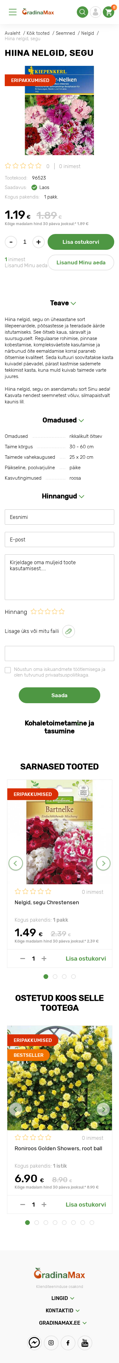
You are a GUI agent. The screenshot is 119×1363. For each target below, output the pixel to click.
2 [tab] (55, 976)
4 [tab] (73, 976)
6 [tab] (73, 1222)
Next (103, 863)
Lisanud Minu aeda (81, 262)
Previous (16, 863)
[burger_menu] (13, 12)
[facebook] (68, 1342)
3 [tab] (64, 976)
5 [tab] (64, 1222)
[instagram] (51, 1342)
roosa (75, 478)
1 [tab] (45, 976)
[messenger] (34, 1342)
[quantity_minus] (22, 958)
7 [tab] (82, 1222)
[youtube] (84, 1342)
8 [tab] (91, 1222)
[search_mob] (82, 12)
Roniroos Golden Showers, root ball (58, 1148)
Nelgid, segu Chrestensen (47, 902)
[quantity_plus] (44, 958)
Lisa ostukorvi (81, 242)
